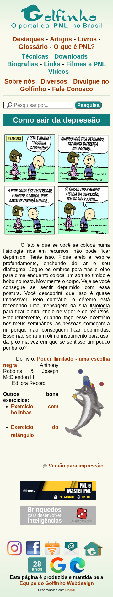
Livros (87, 39)
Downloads (71, 56)
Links (52, 64)
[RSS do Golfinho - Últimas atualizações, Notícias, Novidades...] (52, 554)
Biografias (22, 64)
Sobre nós (19, 81)
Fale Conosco (72, 88)
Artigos (61, 39)
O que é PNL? (74, 46)
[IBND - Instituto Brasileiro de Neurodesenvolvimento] (56, 502)
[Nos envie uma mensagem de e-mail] (71, 554)
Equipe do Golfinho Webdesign (56, 583)
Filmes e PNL (86, 64)
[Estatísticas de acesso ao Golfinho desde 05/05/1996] (37, 571)
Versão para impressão (76, 465)
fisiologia (13, 251)
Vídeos (58, 71)
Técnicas (35, 56)
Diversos (54, 81)
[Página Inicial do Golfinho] (93, 554)
